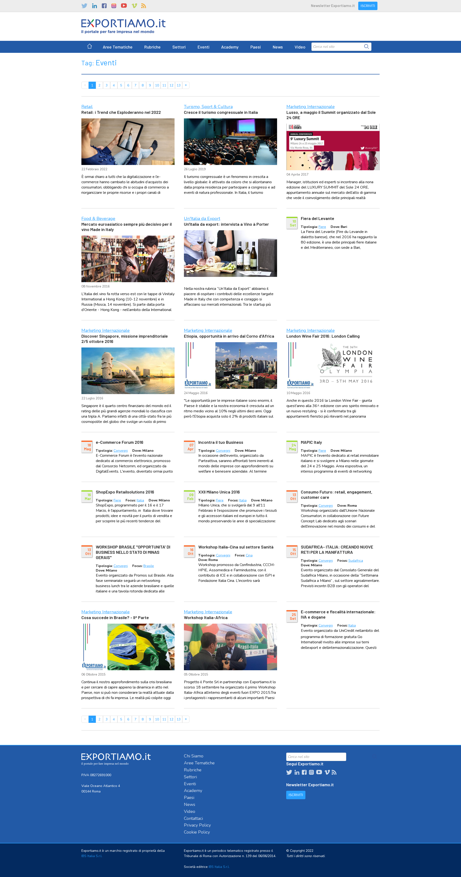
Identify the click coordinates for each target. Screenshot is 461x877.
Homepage (89, 47)
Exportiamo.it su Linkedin (94, 5)
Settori (179, 46)
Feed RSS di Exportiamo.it (143, 5)
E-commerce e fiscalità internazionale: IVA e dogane (338, 614)
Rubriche (152, 46)
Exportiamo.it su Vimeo (134, 5)
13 (179, 85)
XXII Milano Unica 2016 (219, 491)
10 (157, 85)
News (278, 46)
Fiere (322, 227)
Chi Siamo (193, 756)
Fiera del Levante (317, 218)
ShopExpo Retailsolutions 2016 (125, 491)
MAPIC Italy (311, 442)
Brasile (148, 566)
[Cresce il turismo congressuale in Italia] (230, 141)
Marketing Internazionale (310, 107)
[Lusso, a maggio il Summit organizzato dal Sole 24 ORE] (333, 147)
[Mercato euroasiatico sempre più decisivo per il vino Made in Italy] (128, 259)
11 (164, 85)
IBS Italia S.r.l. (91, 856)
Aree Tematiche (118, 46)
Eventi (203, 46)
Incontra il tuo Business (220, 442)
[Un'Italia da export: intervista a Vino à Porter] (230, 253)
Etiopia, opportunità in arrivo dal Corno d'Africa (229, 336)
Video (300, 46)
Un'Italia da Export (202, 218)
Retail (87, 107)
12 (171, 85)
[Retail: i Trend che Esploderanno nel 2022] (128, 141)
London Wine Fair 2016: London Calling (323, 336)
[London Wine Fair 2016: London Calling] (333, 365)
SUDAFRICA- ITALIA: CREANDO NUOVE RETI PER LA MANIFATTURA (337, 549)
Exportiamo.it (123, 26)
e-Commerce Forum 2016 (119, 442)
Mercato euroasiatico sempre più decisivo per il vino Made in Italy (126, 226)
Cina (249, 555)
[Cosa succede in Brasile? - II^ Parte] (128, 647)
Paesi (255, 46)
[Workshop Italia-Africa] (230, 647)
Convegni (121, 450)
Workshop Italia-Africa (206, 617)
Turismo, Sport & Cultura (208, 107)
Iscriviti (368, 6)
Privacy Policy (197, 825)
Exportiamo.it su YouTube (124, 5)
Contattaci (193, 818)
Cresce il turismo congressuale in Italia (221, 112)
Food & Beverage (98, 218)
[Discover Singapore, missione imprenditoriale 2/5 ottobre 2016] (128, 370)
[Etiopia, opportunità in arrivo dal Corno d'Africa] (230, 365)
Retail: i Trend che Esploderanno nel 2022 (121, 112)
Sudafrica (355, 560)
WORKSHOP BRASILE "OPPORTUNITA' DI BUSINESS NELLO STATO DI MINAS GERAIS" (133, 552)
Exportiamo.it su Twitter (84, 5)
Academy (230, 46)
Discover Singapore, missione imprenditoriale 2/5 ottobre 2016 (124, 338)
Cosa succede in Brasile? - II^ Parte (115, 617)
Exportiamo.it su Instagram (113, 5)
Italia (140, 500)
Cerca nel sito (366, 46)
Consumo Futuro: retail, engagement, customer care (336, 494)
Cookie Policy (197, 832)
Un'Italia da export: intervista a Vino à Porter (226, 224)
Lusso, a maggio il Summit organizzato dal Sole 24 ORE (331, 115)
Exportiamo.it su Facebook (104, 5)
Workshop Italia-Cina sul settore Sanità (235, 546)
